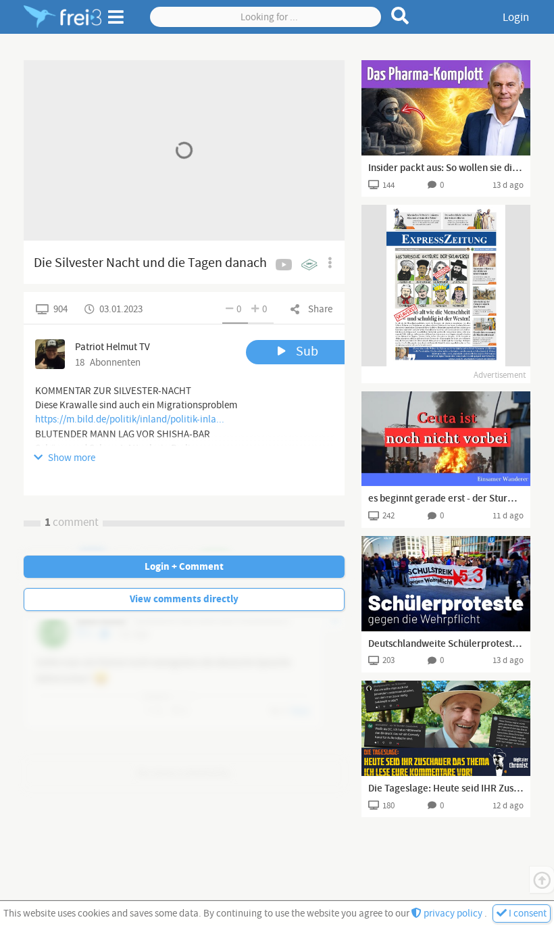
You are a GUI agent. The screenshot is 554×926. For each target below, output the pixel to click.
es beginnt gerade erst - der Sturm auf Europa (446, 499)
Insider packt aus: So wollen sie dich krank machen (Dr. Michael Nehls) (446, 168)
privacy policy (453, 913)
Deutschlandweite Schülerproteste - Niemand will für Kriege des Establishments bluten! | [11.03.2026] (446, 644)
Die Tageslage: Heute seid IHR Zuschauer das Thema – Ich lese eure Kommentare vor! (446, 789)
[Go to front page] (62, 17)
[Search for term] (400, 15)
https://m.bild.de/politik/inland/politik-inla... (129, 419)
